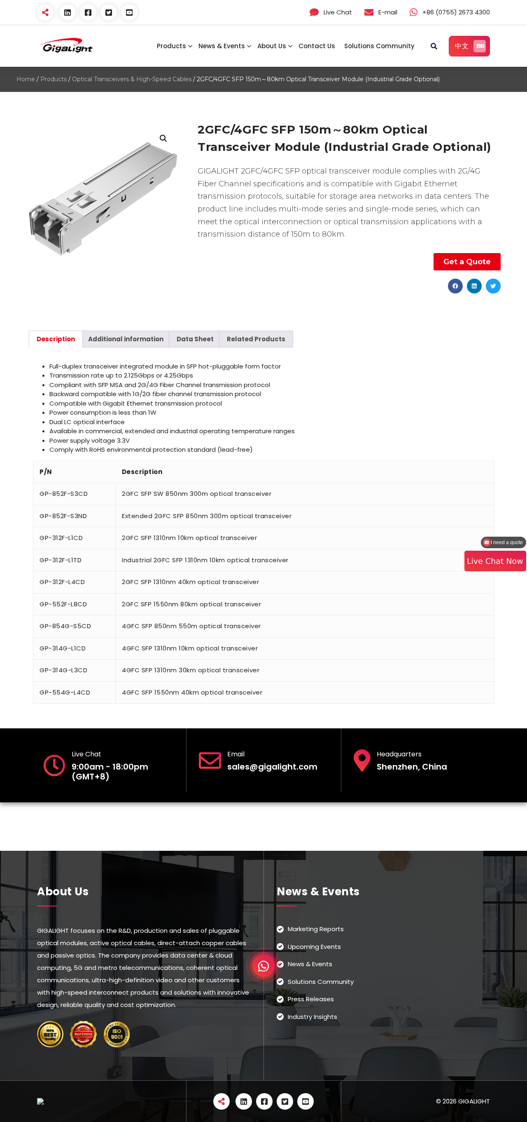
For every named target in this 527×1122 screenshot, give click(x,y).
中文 (462, 46)
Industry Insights (312, 1016)
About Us (271, 46)
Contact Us (316, 46)
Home (25, 79)
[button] (455, 286)
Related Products (256, 339)
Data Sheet (195, 339)
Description (56, 339)
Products (171, 46)
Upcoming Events (314, 946)
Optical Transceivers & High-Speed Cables (131, 79)
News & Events (221, 46)
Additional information (125, 339)
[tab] (56, 339)
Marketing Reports (316, 929)
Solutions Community (379, 46)
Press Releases (311, 999)
